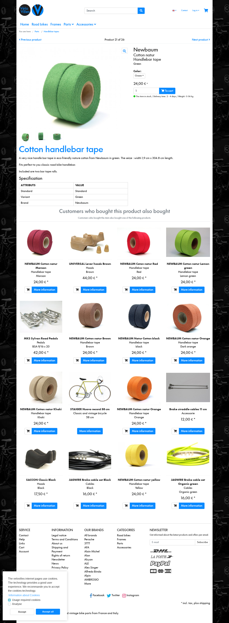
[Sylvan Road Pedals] (41, 317)
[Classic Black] (41, 458)
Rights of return (61, 555)
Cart (21, 547)
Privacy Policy (60, 567)
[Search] (141, 11)
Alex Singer (91, 567)
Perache (89, 539)
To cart (168, 91)
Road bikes (40, 24)
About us (57, 543)
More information (44, 289)
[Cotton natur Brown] (90, 317)
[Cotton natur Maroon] (41, 242)
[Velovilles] (49, 10)
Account (24, 551)
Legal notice (59, 535)
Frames (55, 24)
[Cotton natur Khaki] (41, 387)
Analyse (17, 604)
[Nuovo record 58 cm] (90, 387)
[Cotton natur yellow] (139, 458)
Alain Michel (92, 551)
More (87, 583)
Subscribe (202, 542)
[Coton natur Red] (139, 242)
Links (22, 543)
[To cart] (28, 290)
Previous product (30, 39)
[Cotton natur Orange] (188, 317)
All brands (90, 535)
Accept (22, 611)
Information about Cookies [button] (24, 595)
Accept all (48, 611)
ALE (86, 563)
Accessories (85, 24)
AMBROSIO (91, 579)
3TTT (87, 543)
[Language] (174, 10)
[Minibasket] (206, 11)
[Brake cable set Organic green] (188, 458)
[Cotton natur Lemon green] (188, 242)
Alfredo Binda (92, 571)
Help (22, 539)
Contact (184, 10)
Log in (195, 10)
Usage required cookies (26, 600)
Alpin (87, 575)
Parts (68, 24)
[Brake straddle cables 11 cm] (188, 387)
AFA (86, 547)
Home (24, 24)
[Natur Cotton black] (139, 317)
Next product (200, 39)
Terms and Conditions (65, 539)
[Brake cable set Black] (90, 458)
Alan (87, 555)
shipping (204, 603)
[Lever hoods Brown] (90, 242)
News (55, 563)
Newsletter (58, 559)
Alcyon (88, 559)
